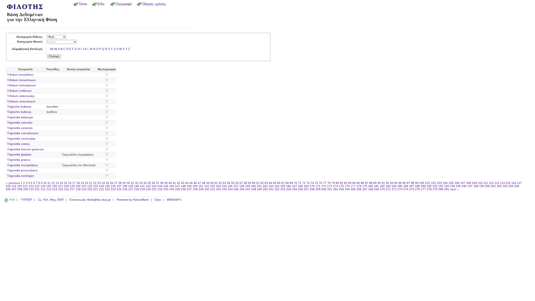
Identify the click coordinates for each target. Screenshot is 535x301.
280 (440, 189)
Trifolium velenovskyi (20, 96)
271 (388, 189)
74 (312, 183)
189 (423, 186)
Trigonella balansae (20, 117)
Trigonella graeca (18, 159)
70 (295, 183)
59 (249, 183)
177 (352, 186)
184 (393, 186)
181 (376, 186)
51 (216, 183)
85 (358, 183)
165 (282, 186)
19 (82, 183)
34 (145, 183)
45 (191, 183)
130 (77, 186)
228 (136, 189)
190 (429, 186)
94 (395, 183)
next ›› (454, 189)
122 (31, 186)
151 (200, 186)
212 (43, 189)
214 (54, 189)
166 (288, 186)
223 (107, 189)
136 (113, 186)
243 (224, 189)
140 (136, 186)
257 (306, 189)
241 (212, 189)
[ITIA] (6, 201)
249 (259, 189)
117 (519, 183)
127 (60, 186)
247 (247, 189)
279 (435, 189)
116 (513, 183)
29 (124, 183)
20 (86, 183)
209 (25, 189)
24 (103, 183)
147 (177, 186)
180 (370, 186)
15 (65, 183)
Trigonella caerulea (19, 122)
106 (456, 183)
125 (48, 186)
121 (25, 186)
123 (36, 186)
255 (294, 189)
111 (485, 183)
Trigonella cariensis (20, 128)
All (51, 49)
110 (480, 183)
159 (247, 186)
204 (510, 186)
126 (54, 186)
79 (333, 183)
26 (111, 183)
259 (318, 189)
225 (119, 189)
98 (412, 183)
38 (161, 183)
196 (464, 186)
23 (99, 183)
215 (60, 189)
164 (276, 186)
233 (165, 189)
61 (258, 183)
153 (212, 186)
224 (113, 189)
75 (316, 183)
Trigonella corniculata (21, 138)
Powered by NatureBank (133, 199)
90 (379, 183)
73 (308, 183)
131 (83, 186)
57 (241, 183)
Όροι (158, 199)
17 (74, 183)
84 (354, 183)
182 (382, 186)
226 (124, 189)
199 (481, 186)
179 (364, 186)
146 (171, 186)
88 (370, 183)
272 (394, 189)
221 (95, 189)
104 (445, 183)
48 (203, 183)
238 (195, 189)
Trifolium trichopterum (21, 85)
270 (382, 189)
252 (277, 189)
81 (341, 183)
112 (491, 183)
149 (189, 186)
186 (405, 186)
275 (411, 189)
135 (107, 186)
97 (408, 183)
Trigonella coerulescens (22, 133)
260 (323, 189)
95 (400, 183)
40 (170, 183)
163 (271, 186)
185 (399, 186)
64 (270, 183)
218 (78, 189)
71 (299, 183)
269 (376, 189)
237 (189, 189)
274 (405, 189)
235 (177, 189)
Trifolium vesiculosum (21, 101)
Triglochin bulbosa (19, 106)
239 (201, 189)
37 (157, 183)
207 (14, 189)
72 (304, 183)
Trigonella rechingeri (20, 175)
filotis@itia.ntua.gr (99, 199)
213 (48, 189)
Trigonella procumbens (22, 170)
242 (218, 189)
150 (194, 186)
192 (440, 186)
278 (429, 189)
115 (508, 183)
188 (417, 186)
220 (89, 189)
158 (241, 186)
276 (417, 189)
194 (452, 186)
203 (505, 186)
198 (475, 186)
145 (165, 186)
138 (124, 186)
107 (462, 183)
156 (230, 186)
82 (345, 183)
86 (362, 183)
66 (278, 183)
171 (317, 186)
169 (306, 186)
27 (115, 183)
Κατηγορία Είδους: (30, 36)
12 (53, 183)
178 (358, 186)
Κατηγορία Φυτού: (30, 41)
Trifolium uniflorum (19, 90)
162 (265, 186)
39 (166, 183)
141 (142, 186)
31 (132, 183)
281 (446, 189)
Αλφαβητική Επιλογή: (27, 49)
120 (19, 186)
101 (427, 183)
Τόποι (83, 4)
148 (183, 186)
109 (474, 183)
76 (320, 183)
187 (411, 186)
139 (130, 186)
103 (439, 183)
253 (282, 189)
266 (359, 189)
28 (120, 183)
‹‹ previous (13, 183)
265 (353, 189)
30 (128, 183)
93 (391, 183)
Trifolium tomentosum (21, 80)
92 (387, 183)
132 (89, 186)
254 (288, 189)
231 (154, 189)
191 (434, 186)
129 (72, 186)
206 (8, 189)
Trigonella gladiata (19, 154)
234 (171, 189)
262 (335, 189)
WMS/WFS (174, 199)
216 (66, 189)
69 (291, 183)
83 (350, 183)
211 (37, 189)
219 (84, 189)
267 (364, 189)
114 (502, 183)
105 (450, 183)
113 (496, 183)
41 (174, 183)
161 (259, 186)
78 (329, 183)
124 (42, 186)
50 (212, 183)
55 (232, 183)
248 (253, 189)
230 (148, 189)
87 (366, 183)
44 (187, 183)
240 (206, 189)
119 (13, 186)
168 (300, 186)
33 (141, 183)
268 (370, 189)
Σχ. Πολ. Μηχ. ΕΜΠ (51, 199)
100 (421, 183)
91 (383, 183)
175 (341, 186)
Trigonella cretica (18, 143)
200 (487, 186)
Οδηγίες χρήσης (154, 4)
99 (416, 183)
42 (178, 183)
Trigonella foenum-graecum (25, 149)
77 (324, 183)
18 (78, 183)
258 (312, 189)
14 (61, 183)
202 (499, 186)
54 (228, 183)
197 (470, 186)
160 (253, 186)
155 (224, 186)
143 (154, 186)
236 (183, 189)
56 (237, 183)
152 (206, 186)
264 (347, 189)
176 (347, 186)
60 (253, 183)
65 (274, 183)
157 (235, 186)
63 (266, 183)
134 (101, 186)
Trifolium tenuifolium (20, 74)
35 (149, 183)
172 (323, 186)
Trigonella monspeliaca (22, 165)
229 (142, 189)
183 (388, 186)
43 (182, 183)
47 (199, 183)
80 (337, 183)
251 (271, 189)
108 (468, 183)
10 (45, 183)
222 (101, 189)
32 (136, 183)
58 (245, 183)
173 (329, 186)
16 (69, 183)
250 (265, 189)
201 (493, 186)
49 (207, 183)
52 (220, 183)
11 (49, 183)
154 (218, 186)
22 (95, 183)
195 (458, 186)
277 (423, 189)
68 (287, 183)
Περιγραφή (124, 4)
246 (242, 189)
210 (31, 189)
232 (160, 189)
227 (130, 189)
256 (300, 189)
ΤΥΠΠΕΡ (26, 199)
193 (446, 186)
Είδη (100, 4)
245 (236, 189)
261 (329, 189)
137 (118, 186)
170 (312, 186)
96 (404, 183)
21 (90, 183)
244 (230, 189)
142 (148, 186)
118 (8, 186)
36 (153, 183)
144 (159, 186)
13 (57, 183)
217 (72, 189)
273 (400, 189)
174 (335, 186)
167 (294, 186)
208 (19, 189)
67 (283, 183)
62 (262, 183)
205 (516, 186)
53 (224, 183)
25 (107, 183)
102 (433, 183)
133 (95, 186)
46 (195, 183)
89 (375, 183)
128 (66, 186)
